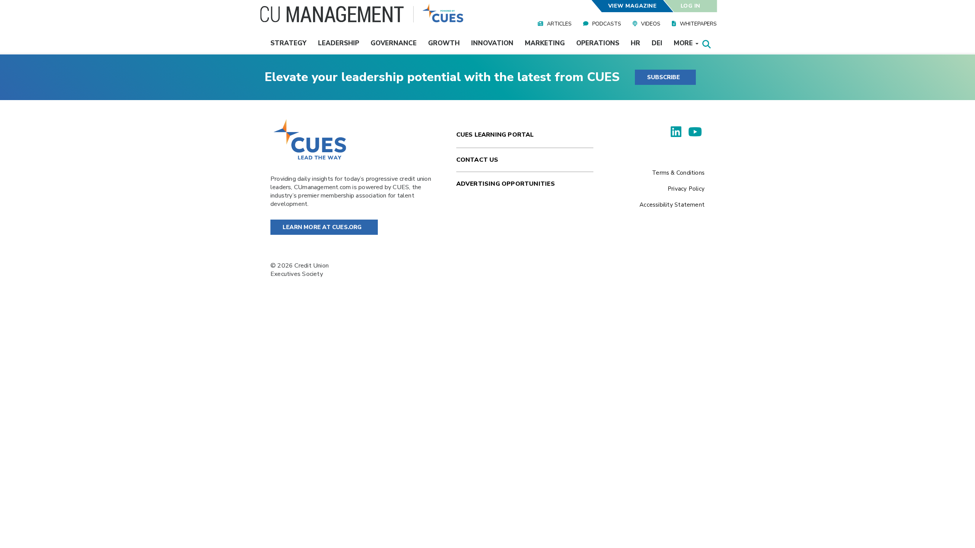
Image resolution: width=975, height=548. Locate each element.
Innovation (492, 43)
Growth (444, 43)
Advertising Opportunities (505, 184)
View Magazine (632, 6)
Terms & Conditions (678, 173)
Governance (394, 43)
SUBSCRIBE (663, 77)
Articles (559, 23)
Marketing (545, 43)
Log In (690, 6)
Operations (597, 43)
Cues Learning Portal (495, 135)
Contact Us (477, 160)
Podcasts (606, 23)
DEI (657, 43)
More (684, 43)
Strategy (288, 43)
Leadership (338, 43)
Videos (650, 23)
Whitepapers (698, 23)
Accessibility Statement (672, 205)
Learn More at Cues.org (322, 227)
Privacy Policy (686, 189)
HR (635, 43)
